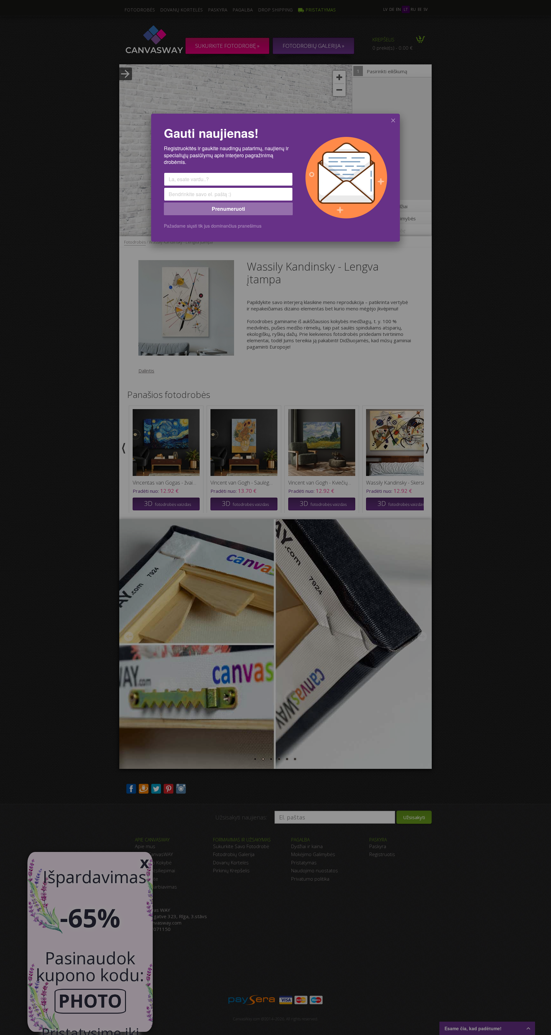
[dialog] (275, 178)
